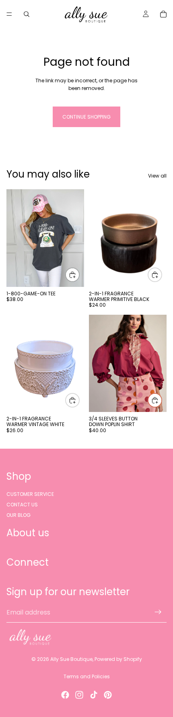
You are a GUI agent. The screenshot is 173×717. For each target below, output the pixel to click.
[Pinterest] (108, 695)
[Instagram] (79, 695)
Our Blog (18, 515)
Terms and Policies (87, 676)
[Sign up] (158, 612)
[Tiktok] (94, 695)
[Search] (26, 14)
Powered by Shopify (118, 659)
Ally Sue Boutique (71, 659)
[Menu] (9, 14)
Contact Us (22, 504)
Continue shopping (86, 116)
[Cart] (163, 14)
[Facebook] (65, 695)
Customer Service (30, 494)
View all (157, 175)
